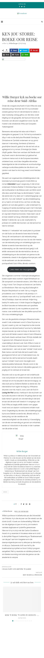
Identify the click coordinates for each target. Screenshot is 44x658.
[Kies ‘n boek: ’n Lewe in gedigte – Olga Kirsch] (22, 599)
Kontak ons (22, 4)
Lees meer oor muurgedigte (22, 269)
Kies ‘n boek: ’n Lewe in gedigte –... (22, 615)
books (5, 492)
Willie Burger (13, 43)
